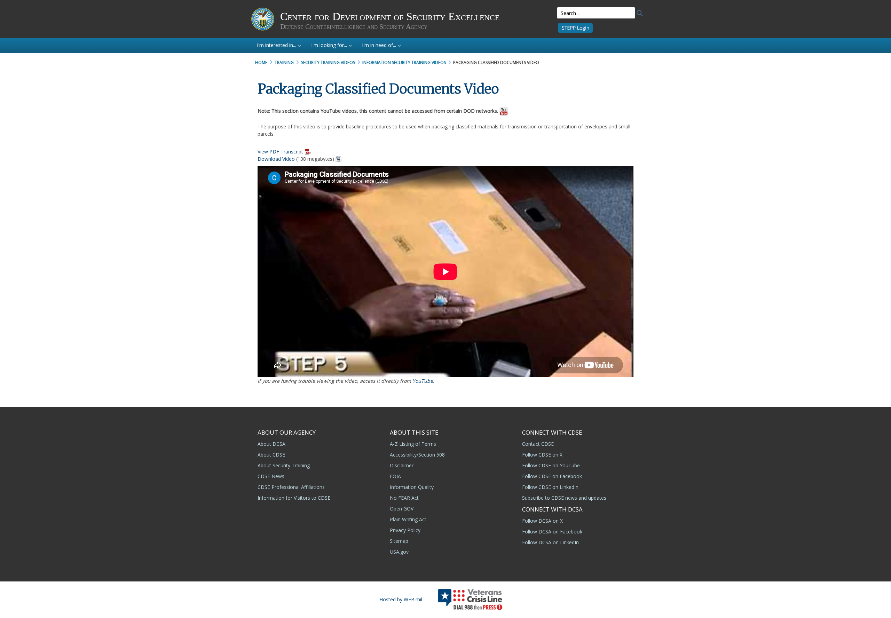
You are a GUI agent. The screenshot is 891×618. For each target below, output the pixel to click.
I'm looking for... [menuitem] (329, 45)
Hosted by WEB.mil (400, 599)
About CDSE (271, 454)
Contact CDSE (538, 444)
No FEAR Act (404, 497)
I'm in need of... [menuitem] (379, 45)
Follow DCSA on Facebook (552, 531)
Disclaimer (401, 465)
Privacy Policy (405, 530)
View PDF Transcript (280, 151)
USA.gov (399, 551)
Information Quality (412, 487)
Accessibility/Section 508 (417, 454)
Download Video (276, 159)
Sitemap (399, 541)
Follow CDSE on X (542, 454)
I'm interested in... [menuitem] (276, 45)
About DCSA (271, 444)
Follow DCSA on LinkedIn (550, 542)
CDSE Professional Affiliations (291, 487)
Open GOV (401, 508)
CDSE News (271, 476)
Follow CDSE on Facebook (552, 476)
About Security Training (284, 465)
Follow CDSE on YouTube (551, 465)
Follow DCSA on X (542, 520)
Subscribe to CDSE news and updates (564, 497)
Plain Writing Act (408, 519)
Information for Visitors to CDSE (294, 497)
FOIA (395, 476)
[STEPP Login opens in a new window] (575, 27)
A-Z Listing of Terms (413, 444)
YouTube (422, 381)
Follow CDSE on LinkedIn (550, 487)
